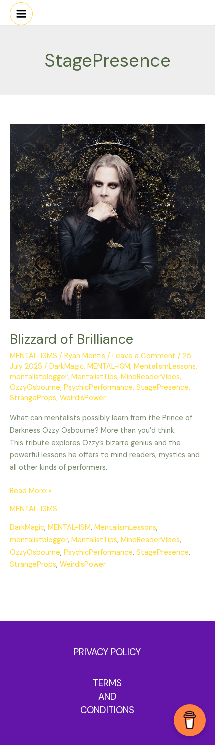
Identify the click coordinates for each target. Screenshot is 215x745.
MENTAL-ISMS (34, 356)
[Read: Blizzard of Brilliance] (107, 221)
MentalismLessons (165, 366)
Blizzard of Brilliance (72, 339)
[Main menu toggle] (21, 13)
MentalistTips (95, 377)
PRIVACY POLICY (107, 652)
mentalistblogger (39, 377)
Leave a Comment (144, 356)
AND (107, 696)
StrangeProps (33, 398)
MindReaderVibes (150, 377)
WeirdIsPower (83, 398)
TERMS (107, 683)
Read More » (31, 490)
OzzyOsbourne (35, 387)
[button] (207, 10)
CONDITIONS (107, 710)
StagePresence (162, 387)
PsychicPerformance (98, 387)
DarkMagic (67, 366)
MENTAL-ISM (109, 366)
